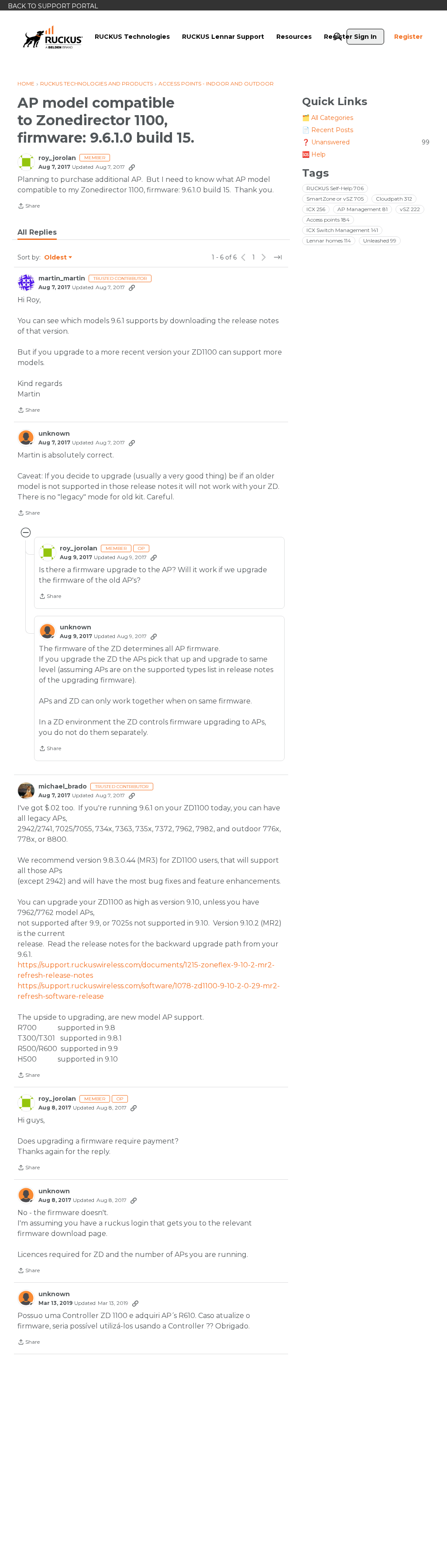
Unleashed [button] (379, 240)
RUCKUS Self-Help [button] (335, 188)
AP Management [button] (362, 209)
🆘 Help (314, 154)
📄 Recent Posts (327, 130)
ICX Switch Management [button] (342, 230)
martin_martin (61, 278)
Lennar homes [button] (328, 240)
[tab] (37, 232)
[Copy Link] (132, 167)
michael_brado (62, 786)
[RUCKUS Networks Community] (52, 36)
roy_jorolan (57, 158)
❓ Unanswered (366, 142)
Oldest (56, 257)
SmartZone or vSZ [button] (335, 198)
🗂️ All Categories (327, 118)
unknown (54, 433)
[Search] (338, 36)
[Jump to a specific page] (278, 257)
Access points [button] (328, 219)
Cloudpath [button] (394, 198)
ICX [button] (315, 209)
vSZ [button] (410, 209)
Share (28, 206)
